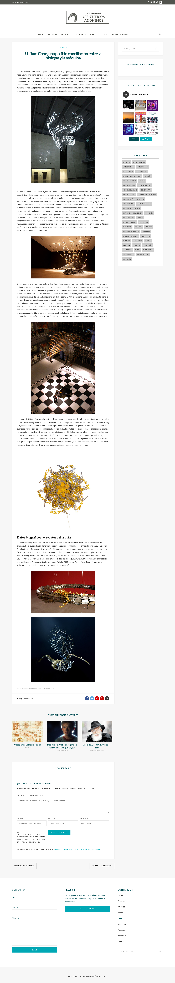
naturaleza (137, 241)
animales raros (139, 162)
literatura (146, 231)
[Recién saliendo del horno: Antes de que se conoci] (152, 117)
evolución (127, 227)
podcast (137, 245)
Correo (52, 818)
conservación (128, 204)
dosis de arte (28, 698)
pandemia (126, 245)
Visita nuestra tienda (20, 2)
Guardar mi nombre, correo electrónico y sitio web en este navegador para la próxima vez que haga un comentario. (31, 838)
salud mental (148, 250)
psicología (147, 245)
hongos (149, 227)
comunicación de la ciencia (133, 199)
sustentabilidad (142, 254)
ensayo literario (129, 222)
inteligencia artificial (131, 231)
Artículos (66, 34)
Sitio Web (84, 818)
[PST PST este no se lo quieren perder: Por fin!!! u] (128, 129)
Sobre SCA (122, 924)
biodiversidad (142, 171)
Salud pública (128, 254)
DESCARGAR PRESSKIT (87, 909)
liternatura (146, 236)
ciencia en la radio (130, 190)
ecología (149, 213)
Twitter (121, 941)
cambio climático (129, 181)
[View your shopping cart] (160, 34)
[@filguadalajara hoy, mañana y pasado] (128, 105)
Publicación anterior (24, 866)
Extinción (138, 227)
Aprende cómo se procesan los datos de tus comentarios (77, 849)
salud (137, 250)
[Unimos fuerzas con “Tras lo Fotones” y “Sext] (152, 105)
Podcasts (80, 34)
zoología (127, 259)
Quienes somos (119, 34)
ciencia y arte (145, 190)
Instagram (122, 935)
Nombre (21, 818)
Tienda (104, 34)
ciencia (142, 181)
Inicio (41, 34)
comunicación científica (147, 194)
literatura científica (130, 236)
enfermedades (128, 218)
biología (147, 176)
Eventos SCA (143, 222)
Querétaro (127, 250)
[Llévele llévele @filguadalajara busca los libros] (140, 105)
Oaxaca (148, 241)
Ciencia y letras (128, 194)
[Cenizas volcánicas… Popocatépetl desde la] (128, 117)
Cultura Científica (144, 204)
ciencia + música (129, 185)
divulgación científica (131, 208)
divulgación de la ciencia (132, 213)
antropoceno (128, 167)
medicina (126, 241)
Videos (93, 34)
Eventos (52, 34)
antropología (142, 167)
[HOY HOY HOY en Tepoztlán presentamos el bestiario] (140, 129)
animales (126, 162)
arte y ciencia (128, 171)
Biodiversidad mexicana (131, 176)
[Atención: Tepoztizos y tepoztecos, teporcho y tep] (152, 129)
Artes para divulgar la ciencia (27, 744)
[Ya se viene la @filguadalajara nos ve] (140, 117)
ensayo (140, 218)
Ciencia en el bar (145, 185)
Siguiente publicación (102, 866)
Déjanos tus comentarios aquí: (31, 795)
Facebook (122, 930)
